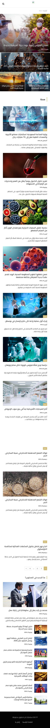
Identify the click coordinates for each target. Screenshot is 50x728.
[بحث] (3, 3)
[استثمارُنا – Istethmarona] (25, 4)
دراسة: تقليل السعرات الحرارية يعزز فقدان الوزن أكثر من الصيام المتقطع (25, 229)
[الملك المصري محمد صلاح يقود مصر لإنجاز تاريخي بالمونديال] (40, 688)
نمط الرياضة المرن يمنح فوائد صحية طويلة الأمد (12, 87)
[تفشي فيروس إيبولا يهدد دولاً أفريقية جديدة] (25, 33)
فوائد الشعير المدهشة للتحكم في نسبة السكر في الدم (26, 454)
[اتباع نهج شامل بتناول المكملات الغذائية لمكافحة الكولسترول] (25, 530)
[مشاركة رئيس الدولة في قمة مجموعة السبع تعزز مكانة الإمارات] (40, 700)
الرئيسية (45, 10)
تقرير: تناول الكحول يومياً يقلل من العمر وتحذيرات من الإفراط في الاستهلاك (25, 182)
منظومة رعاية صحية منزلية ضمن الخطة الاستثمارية (38, 87)
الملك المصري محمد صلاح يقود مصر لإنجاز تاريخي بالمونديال (19, 686)
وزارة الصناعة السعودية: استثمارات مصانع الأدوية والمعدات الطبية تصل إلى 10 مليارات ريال (26, 136)
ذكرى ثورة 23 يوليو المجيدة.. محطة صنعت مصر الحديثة (19, 628)
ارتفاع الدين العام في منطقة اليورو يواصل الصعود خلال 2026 (19, 639)
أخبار (45, 606)
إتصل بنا (17, 722)
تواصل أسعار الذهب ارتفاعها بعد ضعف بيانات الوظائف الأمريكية (17, 675)
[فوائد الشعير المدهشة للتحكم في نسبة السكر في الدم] (25, 437)
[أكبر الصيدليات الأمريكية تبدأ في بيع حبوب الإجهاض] (25, 393)
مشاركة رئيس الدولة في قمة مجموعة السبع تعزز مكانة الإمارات (18, 698)
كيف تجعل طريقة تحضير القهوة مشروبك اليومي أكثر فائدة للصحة (26, 67)
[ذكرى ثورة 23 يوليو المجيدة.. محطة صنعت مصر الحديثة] (40, 629)
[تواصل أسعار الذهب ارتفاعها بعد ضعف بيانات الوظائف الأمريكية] (40, 676)
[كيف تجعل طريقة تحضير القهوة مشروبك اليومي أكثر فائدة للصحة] (25, 62)
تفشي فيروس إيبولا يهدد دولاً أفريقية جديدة (26, 45)
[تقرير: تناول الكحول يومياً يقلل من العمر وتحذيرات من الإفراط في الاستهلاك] (25, 165)
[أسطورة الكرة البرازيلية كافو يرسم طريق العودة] (40, 664)
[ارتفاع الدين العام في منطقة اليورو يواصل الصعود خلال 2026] (40, 641)
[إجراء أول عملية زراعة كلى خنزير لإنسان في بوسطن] (25, 305)
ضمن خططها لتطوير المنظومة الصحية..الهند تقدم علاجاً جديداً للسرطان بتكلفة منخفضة (26, 275)
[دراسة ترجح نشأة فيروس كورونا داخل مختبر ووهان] (25, 349)
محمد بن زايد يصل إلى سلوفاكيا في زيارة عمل (27, 610)
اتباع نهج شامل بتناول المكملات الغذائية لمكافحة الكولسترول (25, 547)
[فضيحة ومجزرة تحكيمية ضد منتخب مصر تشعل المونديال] (40, 652)
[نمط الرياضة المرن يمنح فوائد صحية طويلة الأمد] (12, 81)
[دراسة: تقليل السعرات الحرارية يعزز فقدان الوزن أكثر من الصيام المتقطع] (25, 212)
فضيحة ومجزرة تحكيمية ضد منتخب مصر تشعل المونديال (18, 651)
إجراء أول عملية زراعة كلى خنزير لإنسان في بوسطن (26, 321)
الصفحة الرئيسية (27, 722)
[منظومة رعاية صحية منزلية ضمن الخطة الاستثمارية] (37, 81)
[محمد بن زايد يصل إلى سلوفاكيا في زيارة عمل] (25, 594)
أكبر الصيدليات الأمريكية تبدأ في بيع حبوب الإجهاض (25, 409)
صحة (45, 130)
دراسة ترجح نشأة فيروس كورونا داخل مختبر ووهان (26, 365)
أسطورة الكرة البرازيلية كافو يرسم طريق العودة (17, 663)
